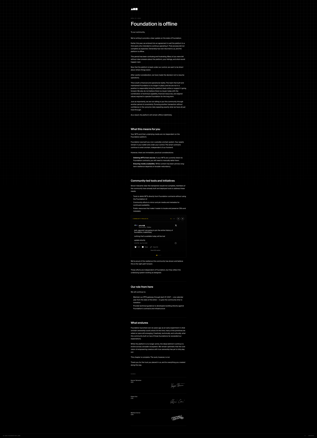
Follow (149, 227)
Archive (311, 436)
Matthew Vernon (135, 413)
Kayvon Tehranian (136, 380)
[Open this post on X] (158, 238)
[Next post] (182, 218)
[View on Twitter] (176, 226)
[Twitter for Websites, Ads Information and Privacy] (175, 243)
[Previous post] (178, 218)
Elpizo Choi (134, 396)
